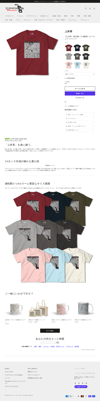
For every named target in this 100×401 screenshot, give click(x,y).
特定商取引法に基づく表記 (35, 378)
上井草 (12, 139)
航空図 (77, 346)
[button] (86, 8)
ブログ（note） (9, 371)
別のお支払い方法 (80, 97)
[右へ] (57, 78)
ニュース (7, 378)
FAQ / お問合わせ (32, 368)
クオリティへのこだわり (11, 386)
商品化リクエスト (32, 371)
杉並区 (17, 139)
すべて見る (50, 331)
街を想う (7, 368)
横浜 (40, 346)
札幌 (35, 346)
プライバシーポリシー (34, 375)
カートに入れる (80, 88)
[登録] (94, 373)
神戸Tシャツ (60, 346)
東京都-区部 (23, 139)
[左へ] (53, 78)
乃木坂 (52, 346)
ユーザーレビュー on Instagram (14, 375)
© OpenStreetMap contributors (88, 349)
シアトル (46, 346)
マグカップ (69, 346)
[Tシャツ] (13, 141)
